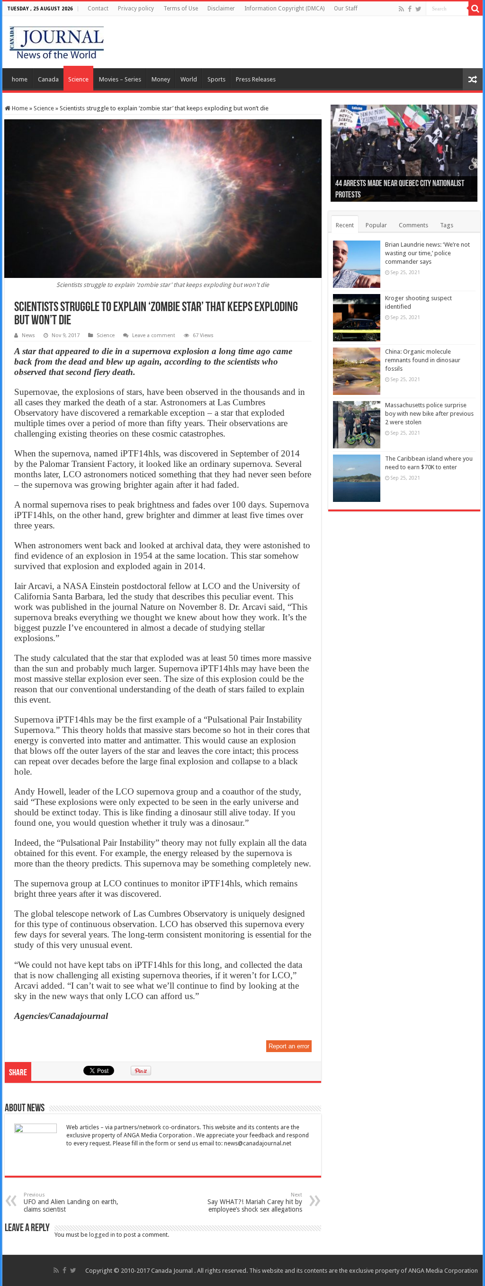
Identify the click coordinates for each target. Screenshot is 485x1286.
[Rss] (401, 9)
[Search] (475, 8)
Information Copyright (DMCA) (284, 8)
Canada (48, 79)
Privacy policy (136, 8)
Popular (376, 225)
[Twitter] (418, 9)
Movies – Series (120, 79)
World (188, 79)
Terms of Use (180, 8)
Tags (446, 225)
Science (78, 79)
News (28, 335)
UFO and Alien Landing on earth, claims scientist (71, 1202)
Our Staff (346, 8)
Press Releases (256, 79)
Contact (98, 8)
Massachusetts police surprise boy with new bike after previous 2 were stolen (429, 414)
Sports (216, 79)
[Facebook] (410, 9)
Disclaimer (221, 8)
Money (161, 79)
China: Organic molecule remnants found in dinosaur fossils (422, 360)
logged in (102, 1234)
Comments (413, 225)
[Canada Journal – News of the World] (56, 40)
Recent (345, 225)
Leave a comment (153, 335)
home (19, 79)
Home (19, 108)
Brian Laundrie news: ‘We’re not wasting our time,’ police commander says (427, 253)
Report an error (289, 1046)
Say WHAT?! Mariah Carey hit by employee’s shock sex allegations (254, 1202)
